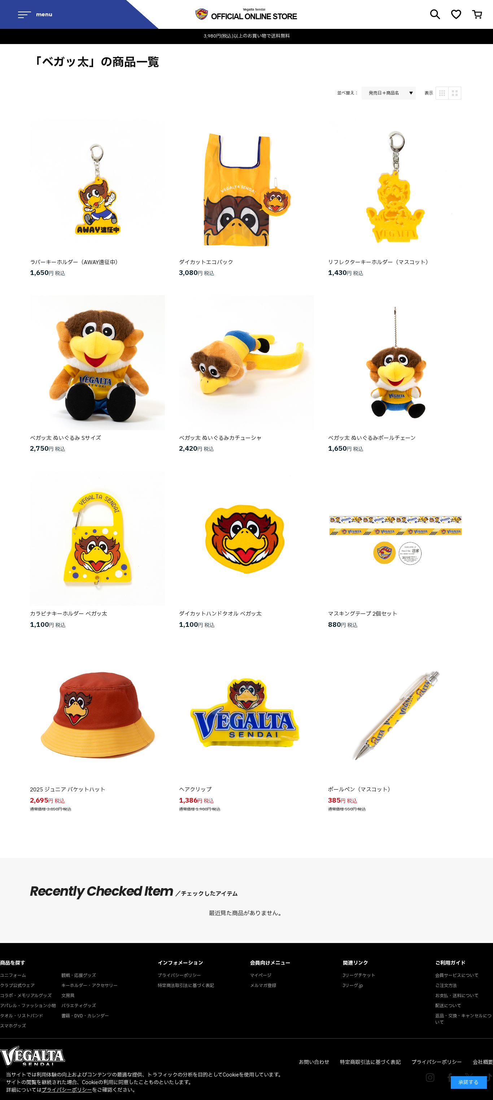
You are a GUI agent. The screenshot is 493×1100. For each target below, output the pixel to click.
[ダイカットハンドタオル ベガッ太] (246, 538)
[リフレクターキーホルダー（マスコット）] (395, 186)
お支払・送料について (457, 995)
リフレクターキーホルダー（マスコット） (379, 262)
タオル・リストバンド (21, 1016)
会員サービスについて (457, 975)
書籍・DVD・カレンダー (85, 1016)
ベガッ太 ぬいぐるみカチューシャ (220, 438)
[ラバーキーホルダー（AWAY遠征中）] (97, 186)
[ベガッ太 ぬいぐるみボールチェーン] (395, 362)
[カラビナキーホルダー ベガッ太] (97, 538)
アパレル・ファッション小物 (28, 1006)
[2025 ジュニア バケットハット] (97, 714)
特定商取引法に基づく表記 (370, 1062)
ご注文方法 (446, 985)
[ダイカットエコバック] (246, 186)
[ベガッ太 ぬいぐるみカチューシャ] (246, 362)
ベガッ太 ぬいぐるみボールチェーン (372, 438)
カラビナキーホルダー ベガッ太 (68, 614)
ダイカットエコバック (206, 262)
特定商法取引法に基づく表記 (186, 985)
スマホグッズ (13, 1026)
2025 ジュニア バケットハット (67, 790)
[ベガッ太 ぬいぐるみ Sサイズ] (97, 362)
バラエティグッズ (78, 1006)
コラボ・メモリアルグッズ (26, 995)
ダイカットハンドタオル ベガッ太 (220, 614)
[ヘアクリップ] (246, 714)
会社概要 (483, 1062)
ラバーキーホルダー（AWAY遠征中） (75, 262)
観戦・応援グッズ (78, 975)
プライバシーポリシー (179, 975)
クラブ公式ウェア (17, 985)
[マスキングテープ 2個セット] (395, 538)
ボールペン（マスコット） (360, 790)
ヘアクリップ (195, 790)
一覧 (455, 93)
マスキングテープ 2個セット (362, 614)
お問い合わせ (314, 1062)
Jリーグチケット (359, 975)
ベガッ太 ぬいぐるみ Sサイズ (65, 438)
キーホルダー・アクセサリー (89, 985)
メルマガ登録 (263, 985)
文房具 (67, 995)
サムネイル (442, 93)
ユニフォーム (13, 975)
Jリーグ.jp (353, 985)
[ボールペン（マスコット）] (395, 714)
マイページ (260, 975)
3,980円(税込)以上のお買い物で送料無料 (247, 36)
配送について (448, 1006)
